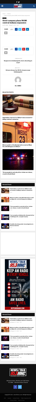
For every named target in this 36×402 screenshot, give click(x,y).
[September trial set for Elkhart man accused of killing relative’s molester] (5, 190)
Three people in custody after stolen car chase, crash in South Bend (21, 207)
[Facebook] (15, 387)
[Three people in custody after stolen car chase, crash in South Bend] (5, 208)
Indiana (4, 18)
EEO (5, 398)
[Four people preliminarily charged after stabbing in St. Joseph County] (5, 217)
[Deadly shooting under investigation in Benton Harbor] (5, 226)
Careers (9, 398)
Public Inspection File (26, 398)
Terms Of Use (21, 400)
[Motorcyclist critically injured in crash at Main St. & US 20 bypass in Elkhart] (5, 199)
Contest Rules (16, 398)
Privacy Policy (13, 400)
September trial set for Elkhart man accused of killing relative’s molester (17, 118)
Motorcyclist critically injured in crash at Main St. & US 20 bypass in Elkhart (17, 145)
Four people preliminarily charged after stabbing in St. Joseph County (22, 215)
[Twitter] (20, 387)
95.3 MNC (6, 25)
